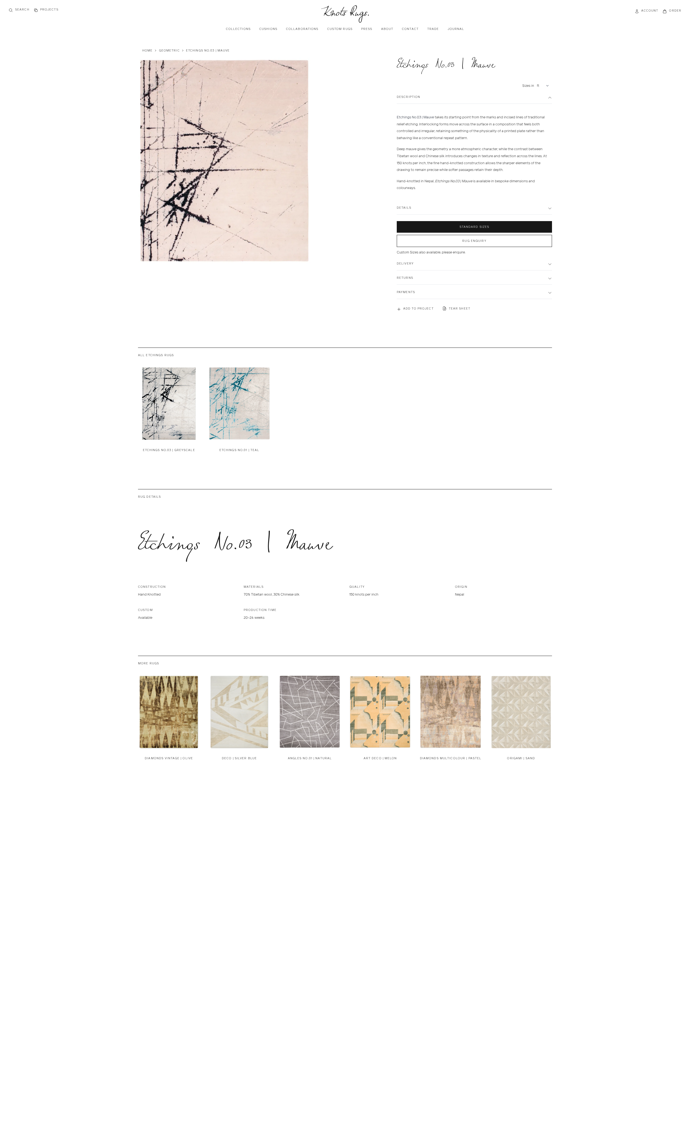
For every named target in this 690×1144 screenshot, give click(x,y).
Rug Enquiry (474, 241)
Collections (238, 29)
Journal (456, 29)
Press (366, 29)
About (387, 29)
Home (147, 50)
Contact (410, 29)
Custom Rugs (340, 29)
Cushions (268, 29)
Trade (433, 29)
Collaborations (302, 29)
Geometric (169, 50)
